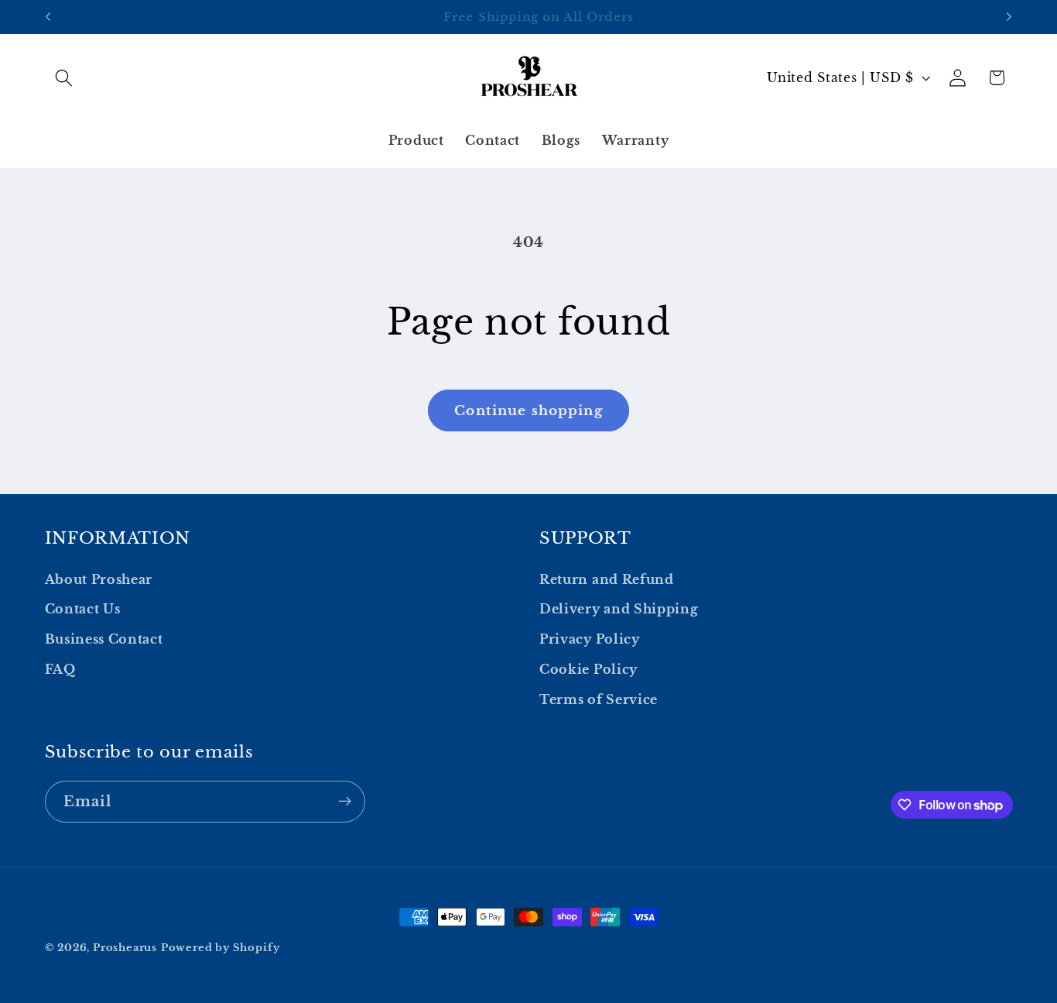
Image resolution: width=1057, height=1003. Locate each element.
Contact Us (83, 609)
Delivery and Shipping (619, 609)
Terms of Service (598, 699)
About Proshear (99, 579)
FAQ (60, 669)
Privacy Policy (589, 639)
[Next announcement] (1009, 17)
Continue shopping (528, 410)
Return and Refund (606, 579)
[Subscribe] (344, 802)
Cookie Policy (588, 669)
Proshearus (125, 947)
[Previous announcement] (48, 17)
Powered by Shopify (220, 947)
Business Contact (104, 639)
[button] (64, 78)
